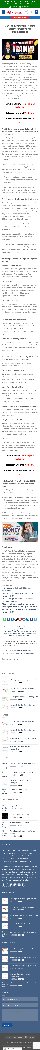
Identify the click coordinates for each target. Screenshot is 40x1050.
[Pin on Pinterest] (20, 619)
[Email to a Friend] (16, 619)
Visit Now (29, 112)
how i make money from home (27, 633)
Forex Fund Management (14, 1042)
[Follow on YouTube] (19, 885)
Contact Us (17, 1044)
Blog (20, 23)
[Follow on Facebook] (3, 885)
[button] (3, 12)
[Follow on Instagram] (7, 885)
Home (12, 1041)
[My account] (31, 12)
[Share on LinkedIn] (27, 619)
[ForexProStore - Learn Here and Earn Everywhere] (15, 12)
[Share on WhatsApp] (4, 619)
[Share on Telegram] (35, 619)
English (10, 1048)
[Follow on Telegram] (23, 885)
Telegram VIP (30, 1042)
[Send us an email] (11, 885)
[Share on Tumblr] (31, 619)
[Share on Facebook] (8, 619)
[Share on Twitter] (12, 619)
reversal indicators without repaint (19, 635)
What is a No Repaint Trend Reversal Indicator (18, 604)
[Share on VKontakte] (24, 619)
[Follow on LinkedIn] (15, 885)
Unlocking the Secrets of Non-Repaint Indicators (19, 607)
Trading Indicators (22, 1041)
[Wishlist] (26, 12)
